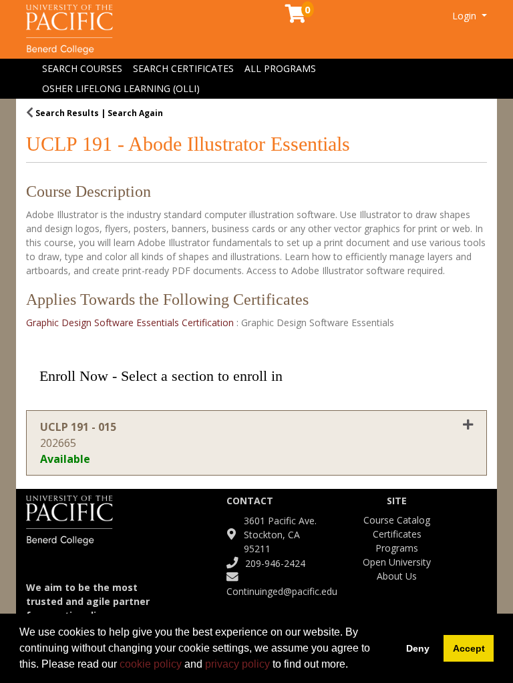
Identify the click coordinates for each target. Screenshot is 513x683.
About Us (397, 576)
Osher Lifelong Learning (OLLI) (121, 88)
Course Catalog (396, 520)
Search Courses (82, 68)
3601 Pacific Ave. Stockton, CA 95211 (280, 534)
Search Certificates (183, 68)
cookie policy (151, 664)
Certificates (397, 534)
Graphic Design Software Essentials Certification (131, 322)
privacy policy (237, 664)
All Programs (280, 68)
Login (465, 15)
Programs (396, 548)
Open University (397, 562)
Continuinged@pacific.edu (281, 591)
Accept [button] (469, 648)
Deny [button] (418, 648)
